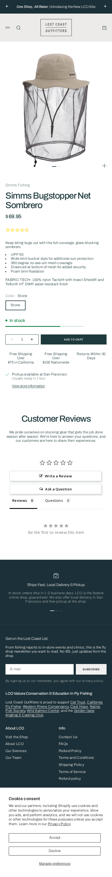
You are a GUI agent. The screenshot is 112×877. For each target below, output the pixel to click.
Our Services (15, 751)
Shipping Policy (71, 765)
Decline (55, 851)
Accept (54, 838)
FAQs (63, 744)
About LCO (14, 744)
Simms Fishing (17, 185)
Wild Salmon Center (43, 711)
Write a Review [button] (58, 476)
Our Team (13, 758)
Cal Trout (77, 702)
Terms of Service (72, 772)
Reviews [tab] (19, 500)
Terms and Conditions (76, 758)
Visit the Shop (16, 737)
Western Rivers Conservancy (46, 707)
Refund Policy (70, 751)
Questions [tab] (54, 500)
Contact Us (68, 737)
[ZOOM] (104, 165)
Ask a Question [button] (58, 489)
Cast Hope (79, 707)
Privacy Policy (59, 824)
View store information (28, 386)
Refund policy (70, 779)
